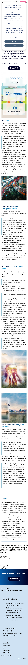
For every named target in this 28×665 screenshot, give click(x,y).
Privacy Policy (22, 658)
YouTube (6, 652)
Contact (23, 2)
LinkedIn (6, 643)
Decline (14, 45)
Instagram (6, 645)
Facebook (6, 650)
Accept (14, 41)
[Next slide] (6, 567)
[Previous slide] (2, 567)
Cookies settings (14, 37)
